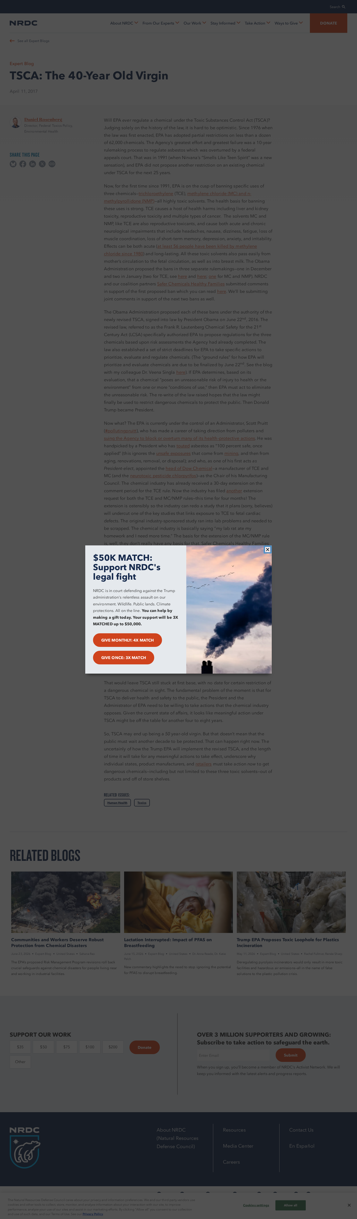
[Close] (267, 549)
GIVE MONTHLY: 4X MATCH (127, 640)
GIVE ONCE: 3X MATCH (123, 657)
